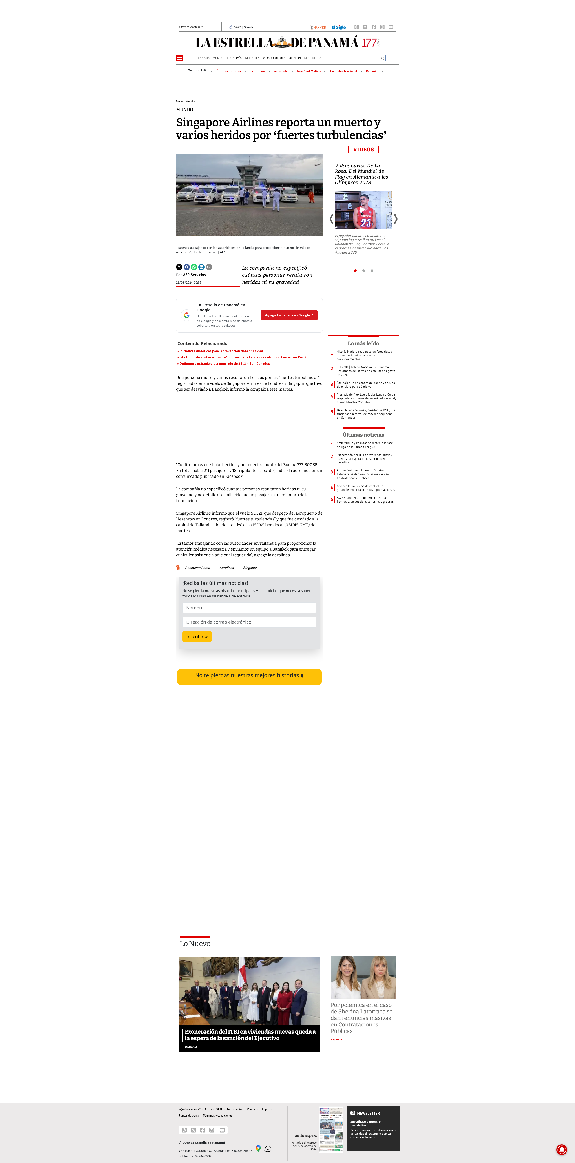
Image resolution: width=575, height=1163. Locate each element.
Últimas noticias (364, 435)
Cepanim (372, 71)
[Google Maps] (258, 1149)
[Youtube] (391, 27)
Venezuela (281, 71)
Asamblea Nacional (343, 71)
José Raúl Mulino (308, 71)
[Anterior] (331, 219)
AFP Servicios (194, 274)
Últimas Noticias (228, 71)
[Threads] (356, 27)
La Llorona (257, 71)
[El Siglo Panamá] (339, 26)
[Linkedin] (201, 266)
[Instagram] (382, 27)
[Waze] (267, 1149)
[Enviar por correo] (209, 266)
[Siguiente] (395, 219)
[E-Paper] (318, 26)
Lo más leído (363, 343)
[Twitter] (179, 266)
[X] (365, 27)
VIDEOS (363, 149)
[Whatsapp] (194, 266)
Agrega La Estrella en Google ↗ (289, 315)
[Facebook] (373, 27)
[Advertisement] (249, 867)
